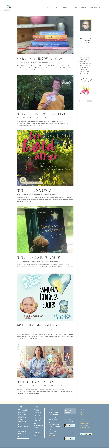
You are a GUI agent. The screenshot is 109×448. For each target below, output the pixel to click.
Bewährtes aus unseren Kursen (36, 62)
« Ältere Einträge (21, 399)
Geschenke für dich (46, 328)
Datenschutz (84, 421)
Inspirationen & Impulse (55, 328)
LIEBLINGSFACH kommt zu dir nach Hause (35, 382)
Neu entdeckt (65, 385)
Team (82, 412)
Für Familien (63, 7)
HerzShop (84, 7)
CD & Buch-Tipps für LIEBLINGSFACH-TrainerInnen (39, 58)
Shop (24, 385)
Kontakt (83, 414)
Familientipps (45, 261)
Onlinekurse (93, 7)
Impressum (83, 417)
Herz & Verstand (46, 117)
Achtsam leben (33, 194)
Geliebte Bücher (45, 62)
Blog (31, 117)
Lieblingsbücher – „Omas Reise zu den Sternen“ (38, 257)
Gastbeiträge (39, 117)
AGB (82, 419)
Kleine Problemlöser (52, 385)
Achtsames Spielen (29, 385)
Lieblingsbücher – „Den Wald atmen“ (34, 190)
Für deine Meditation (37, 385)
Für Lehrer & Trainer (51, 7)
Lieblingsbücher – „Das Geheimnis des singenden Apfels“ (42, 114)
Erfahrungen (34, 117)
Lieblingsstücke (26, 62)
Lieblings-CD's (51, 62)
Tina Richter (74, 7)
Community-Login (85, 427)
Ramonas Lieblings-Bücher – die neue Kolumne (38, 325)
